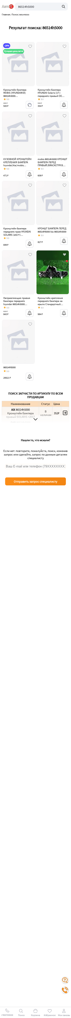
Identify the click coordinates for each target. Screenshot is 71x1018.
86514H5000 (9, 367)
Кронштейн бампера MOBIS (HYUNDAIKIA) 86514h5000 (14, 93)
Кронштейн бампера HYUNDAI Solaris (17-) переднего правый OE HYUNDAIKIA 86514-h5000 (51, 94)
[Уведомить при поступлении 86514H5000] (29, 376)
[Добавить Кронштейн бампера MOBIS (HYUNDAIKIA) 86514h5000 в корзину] (29, 105)
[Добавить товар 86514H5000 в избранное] (30, 324)
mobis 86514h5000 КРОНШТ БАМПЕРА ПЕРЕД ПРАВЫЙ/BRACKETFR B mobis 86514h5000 (52, 163)
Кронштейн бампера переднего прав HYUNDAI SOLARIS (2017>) (17, 231)
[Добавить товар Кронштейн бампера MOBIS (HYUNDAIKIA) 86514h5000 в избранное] (30, 46)
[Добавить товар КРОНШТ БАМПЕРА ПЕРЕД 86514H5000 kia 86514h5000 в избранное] (64, 185)
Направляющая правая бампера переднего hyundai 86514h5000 (16, 301)
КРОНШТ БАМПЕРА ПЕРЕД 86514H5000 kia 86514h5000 (52, 230)
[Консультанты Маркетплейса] (65, 980)
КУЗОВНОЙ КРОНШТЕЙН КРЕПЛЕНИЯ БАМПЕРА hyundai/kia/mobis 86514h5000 (17, 163)
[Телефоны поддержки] (65, 990)
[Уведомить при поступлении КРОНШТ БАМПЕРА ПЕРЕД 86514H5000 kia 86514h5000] (64, 241)
